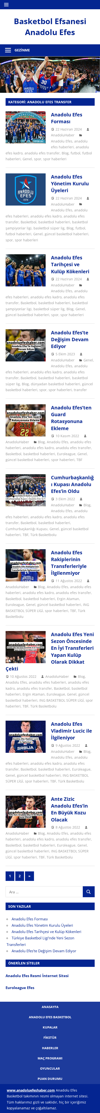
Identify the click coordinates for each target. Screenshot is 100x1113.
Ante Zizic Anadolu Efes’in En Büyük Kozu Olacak (69, 809)
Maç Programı (50, 1058)
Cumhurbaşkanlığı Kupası (27, 529)
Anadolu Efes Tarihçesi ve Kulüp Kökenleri (70, 264)
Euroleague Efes (20, 987)
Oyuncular (50, 1068)
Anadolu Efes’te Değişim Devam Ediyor (70, 339)
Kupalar (50, 1027)
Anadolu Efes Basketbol (50, 1017)
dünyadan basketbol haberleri (55, 384)
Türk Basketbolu (43, 534)
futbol (75, 153)
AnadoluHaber (63, 135)
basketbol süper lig (49, 228)
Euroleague (66, 454)
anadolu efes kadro (46, 216)
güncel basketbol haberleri (66, 234)
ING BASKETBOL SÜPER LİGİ (61, 700)
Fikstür (50, 1037)
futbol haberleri (18, 234)
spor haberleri (55, 159)
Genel (27, 159)
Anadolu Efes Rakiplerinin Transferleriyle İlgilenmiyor (69, 562)
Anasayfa (50, 1007)
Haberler (50, 1048)
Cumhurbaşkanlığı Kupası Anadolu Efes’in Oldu (72, 484)
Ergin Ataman (68, 598)
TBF (79, 459)
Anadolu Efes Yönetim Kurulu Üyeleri (70, 183)
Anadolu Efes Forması (66, 118)
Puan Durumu (50, 1078)
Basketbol (28, 222)
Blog (65, 153)
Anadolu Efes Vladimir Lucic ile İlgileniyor (71, 731)
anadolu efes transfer (42, 153)
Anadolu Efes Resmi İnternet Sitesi (38, 975)
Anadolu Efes (61, 141)
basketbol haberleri (54, 222)
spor (37, 159)
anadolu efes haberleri (47, 682)
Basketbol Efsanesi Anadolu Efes (50, 26)
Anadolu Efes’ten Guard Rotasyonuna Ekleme (71, 418)
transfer (80, 389)
